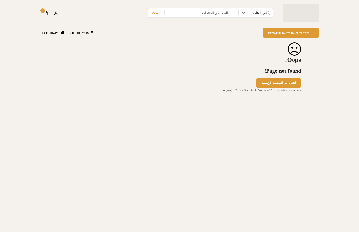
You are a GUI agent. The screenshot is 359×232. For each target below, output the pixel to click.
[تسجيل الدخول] (56, 13)
